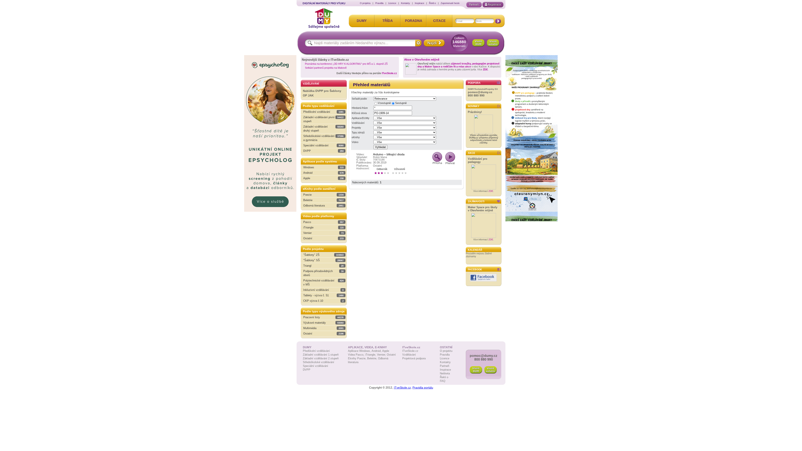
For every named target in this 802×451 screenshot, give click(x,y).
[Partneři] (474, 5)
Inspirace (419, 3)
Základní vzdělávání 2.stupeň (321, 358)
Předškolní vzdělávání (316, 350)
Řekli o (432, 3)
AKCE (471, 153)
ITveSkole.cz (389, 73)
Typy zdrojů (358, 132)
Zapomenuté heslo (450, 3)
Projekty (356, 128)
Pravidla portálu (422, 387)
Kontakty (405, 3)
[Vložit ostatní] (493, 43)
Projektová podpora (414, 358)
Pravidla (379, 3)
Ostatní (391, 354)
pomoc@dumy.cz (480, 92)
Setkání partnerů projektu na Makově (326, 67)
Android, (377, 350)
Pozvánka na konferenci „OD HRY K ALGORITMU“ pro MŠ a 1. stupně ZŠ (346, 63)
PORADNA (413, 21)
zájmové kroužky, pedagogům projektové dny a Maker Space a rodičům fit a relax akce (458, 65)
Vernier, (382, 354)
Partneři (444, 365)
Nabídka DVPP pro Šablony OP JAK (322, 93)
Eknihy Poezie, (357, 358)
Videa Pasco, (356, 354)
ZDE (485, 69)
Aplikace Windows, (360, 350)
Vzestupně (384, 103)
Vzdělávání (358, 123)
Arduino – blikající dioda (389, 154)
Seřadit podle (359, 99)
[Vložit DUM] (478, 43)
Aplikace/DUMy (360, 118)
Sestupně (401, 103)
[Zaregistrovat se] (493, 5)
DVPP (306, 369)
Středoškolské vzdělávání (318, 362)
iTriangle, (371, 354)
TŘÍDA (387, 21)
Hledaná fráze (360, 108)
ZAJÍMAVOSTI (476, 201)
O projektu (365, 3)
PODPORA (474, 82)
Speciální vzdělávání (315, 365)
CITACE (439, 21)
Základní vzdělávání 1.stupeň (321, 354)
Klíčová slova (359, 113)
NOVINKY (473, 106)
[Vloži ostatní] (490, 370)
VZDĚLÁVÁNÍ (311, 83)
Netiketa (445, 373)
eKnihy (356, 137)
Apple (385, 350)
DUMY (362, 21)
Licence (392, 3)
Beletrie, (372, 358)
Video (355, 142)
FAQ (442, 381)
